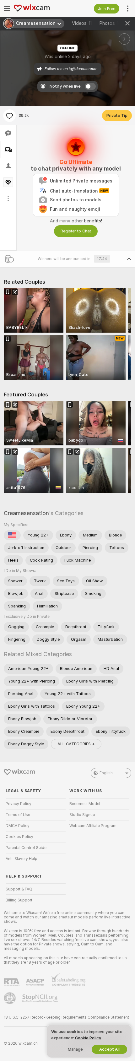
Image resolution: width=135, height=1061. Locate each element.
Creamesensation (26, 513)
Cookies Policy (19, 837)
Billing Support (19, 900)
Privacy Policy (18, 804)
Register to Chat (76, 231)
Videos (82, 23)
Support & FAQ (19, 889)
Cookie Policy (88, 1038)
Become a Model (84, 804)
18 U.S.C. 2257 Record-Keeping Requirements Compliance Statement (66, 1017)
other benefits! (87, 220)
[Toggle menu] (7, 8)
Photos (110, 23)
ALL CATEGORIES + (76, 744)
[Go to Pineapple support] (10, 998)
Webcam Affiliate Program (92, 826)
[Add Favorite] (9, 115)
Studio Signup (82, 815)
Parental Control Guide (26, 848)
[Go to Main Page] (41, 8)
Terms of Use (18, 815)
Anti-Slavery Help (21, 859)
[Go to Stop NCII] (40, 998)
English (106, 773)
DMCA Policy (18, 826)
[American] (12, 535)
